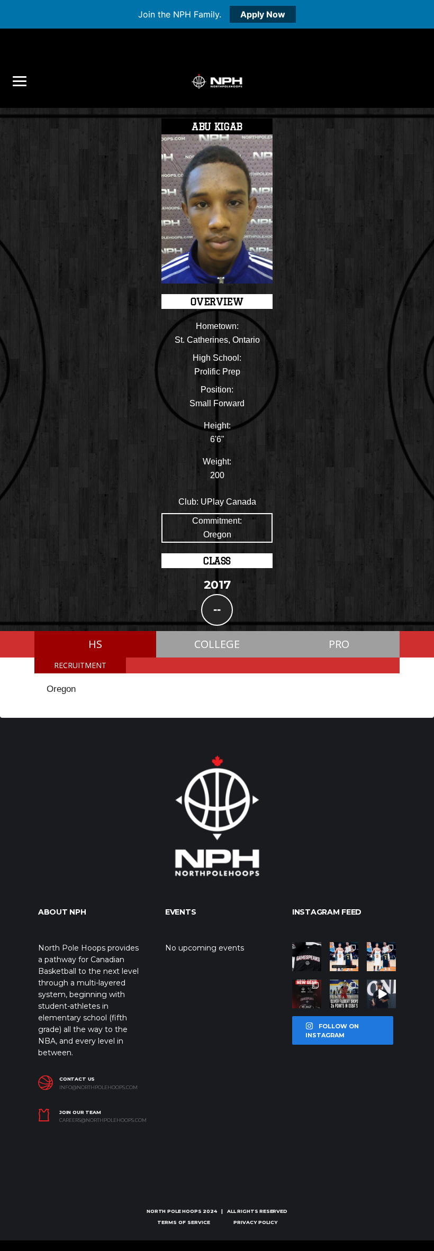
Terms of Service (183, 1222)
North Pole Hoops (174, 1211)
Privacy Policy (255, 1222)
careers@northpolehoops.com (100, 1120)
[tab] (80, 665)
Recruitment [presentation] (80, 665)
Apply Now (262, 14)
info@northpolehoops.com (98, 1087)
